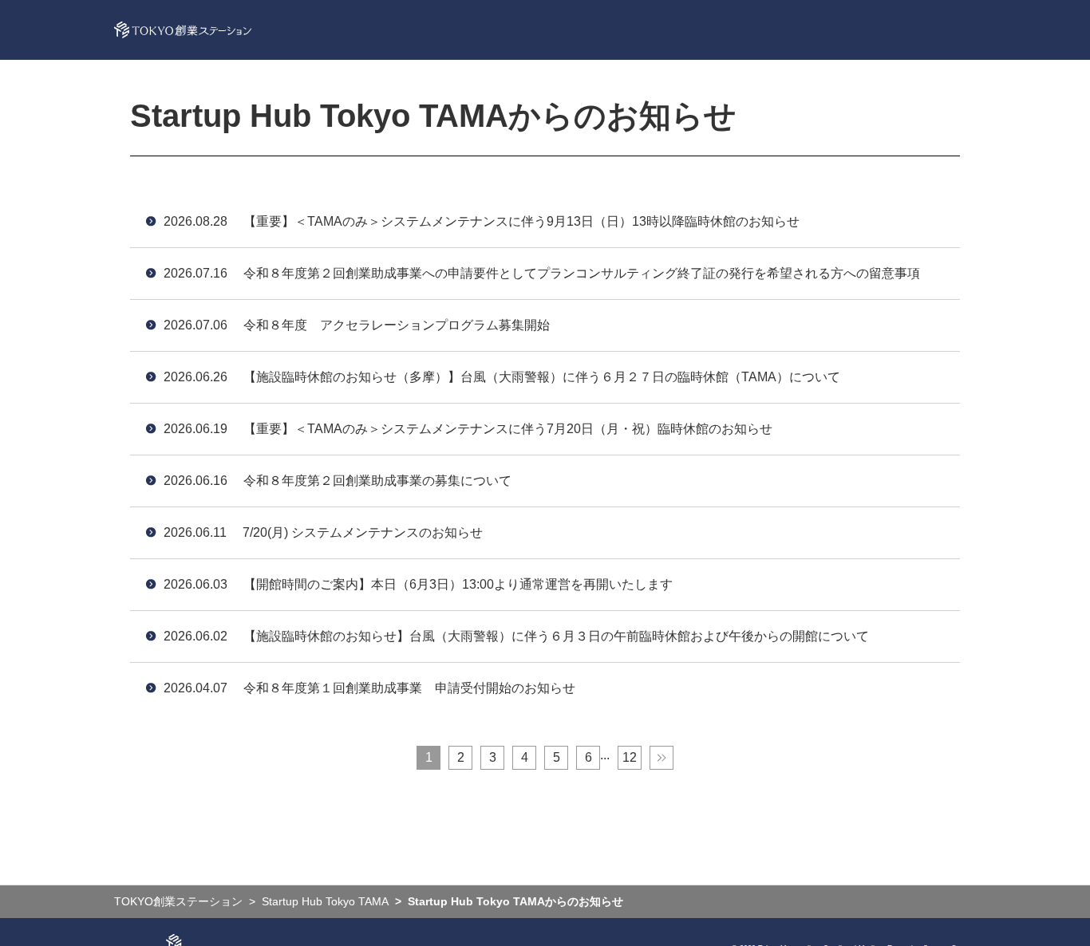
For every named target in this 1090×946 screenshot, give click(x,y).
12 (629, 757)
